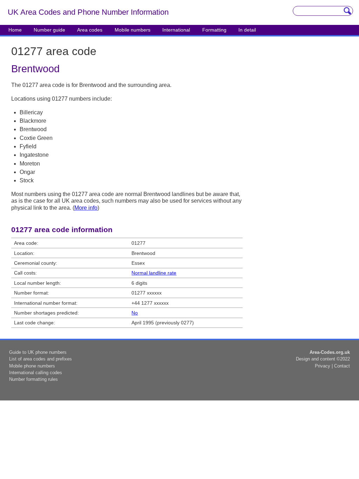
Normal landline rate (153, 273)
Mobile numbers (132, 30)
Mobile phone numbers (32, 366)
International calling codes (35, 372)
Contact (342, 366)
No (134, 313)
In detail (247, 30)
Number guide (49, 30)
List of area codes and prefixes (40, 359)
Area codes (89, 30)
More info (85, 208)
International (176, 30)
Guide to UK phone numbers (38, 352)
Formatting (214, 30)
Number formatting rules (33, 379)
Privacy (322, 366)
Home (15, 30)
